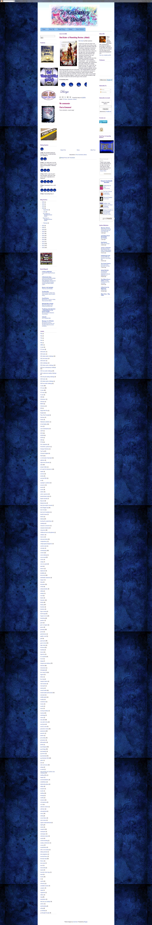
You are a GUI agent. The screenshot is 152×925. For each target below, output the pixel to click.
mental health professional (46, 692)
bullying (42, 518)
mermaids (42, 695)
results (41, 791)
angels (41, 471)
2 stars (42, 347)
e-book (41, 586)
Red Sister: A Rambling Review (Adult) (74, 37)
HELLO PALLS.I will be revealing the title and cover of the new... (106, 230)
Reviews (70, 29)
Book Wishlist (80, 29)
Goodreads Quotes (107, 173)
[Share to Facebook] (68, 97)
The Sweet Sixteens (106, 263)
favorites (42, 607)
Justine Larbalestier (106, 247)
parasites (42, 733)
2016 (43, 235)
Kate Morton (104, 242)
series (41, 813)
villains (42, 894)
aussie (41, 487)
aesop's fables (43, 467)
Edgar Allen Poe (44, 410)
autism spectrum (44, 494)
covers (41, 559)
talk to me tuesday (44, 849)
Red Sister (81, 40)
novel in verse (43, 726)
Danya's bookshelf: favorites (106, 181)
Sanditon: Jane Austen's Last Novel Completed (107, 205)
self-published (43, 811)
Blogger (85, 921)
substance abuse (44, 836)
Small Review (45, 298)
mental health (43, 690)
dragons (42, 579)
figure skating (43, 611)
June (44, 211)
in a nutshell (43, 656)
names (41, 717)
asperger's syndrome (45, 482)
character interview (44, 528)
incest (41, 658)
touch (41, 865)
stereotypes (43, 833)
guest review (43, 643)
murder (42, 706)
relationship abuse (44, 784)
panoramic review (44, 728)
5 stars (42, 394)
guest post (42, 640)
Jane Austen (106, 198)
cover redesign (43, 555)
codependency (43, 541)
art (41, 480)
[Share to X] (65, 97)
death (41, 566)
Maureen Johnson (105, 227)
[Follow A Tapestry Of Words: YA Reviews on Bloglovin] (106, 80)
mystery (42, 713)
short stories (43, 820)
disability (42, 573)
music (41, 708)
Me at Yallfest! (104, 238)
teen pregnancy (43, 854)
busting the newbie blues (46, 521)
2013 (43, 241)
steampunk (42, 831)
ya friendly (42, 910)
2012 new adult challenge (46, 371)
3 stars (42, 385)
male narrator (43, 683)
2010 (43, 247)
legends (42, 674)
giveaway (42, 629)
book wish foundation (45, 512)
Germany (42, 417)
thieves (42, 861)
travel (41, 874)
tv (40, 879)
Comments (104, 92)
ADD (41, 397)
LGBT (41, 430)
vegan (41, 890)
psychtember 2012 (44, 758)
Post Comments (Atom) (81, 154)
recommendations (44, 779)
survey (41, 845)
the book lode (43, 858)
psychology (43, 749)
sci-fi (41, 804)
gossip (41, 631)
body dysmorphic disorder (46, 505)
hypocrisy (42, 654)
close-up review (44, 539)
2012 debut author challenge (46, 365)
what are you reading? (45, 901)
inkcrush (44, 316)
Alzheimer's (43, 399)
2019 (43, 229)
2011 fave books (44, 358)
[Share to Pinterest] (70, 97)
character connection (45, 525)
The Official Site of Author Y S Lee (105, 280)
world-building (43, 906)
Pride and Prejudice (107, 197)
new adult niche (44, 722)
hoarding (42, 649)
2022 (43, 208)
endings (42, 593)
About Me (51, 29)
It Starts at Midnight (47, 271)
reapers (42, 777)
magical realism (44, 681)
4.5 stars (42, 392)
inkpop (41, 661)
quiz (41, 762)
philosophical (43, 742)
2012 (43, 243)
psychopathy (43, 751)
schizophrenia (43, 802)
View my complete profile (105, 55)
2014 (43, 239)
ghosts (41, 627)
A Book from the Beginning (105, 288)
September (46, 209)
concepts (42, 548)
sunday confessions (45, 842)
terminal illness (43, 856)
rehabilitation (43, 782)
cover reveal (43, 557)
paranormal (42, 731)
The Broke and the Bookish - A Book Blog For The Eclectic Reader (48, 310)
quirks (41, 760)
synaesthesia (43, 847)
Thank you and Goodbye (47, 288)
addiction (42, 460)
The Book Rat (45, 291)
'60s (41, 335)
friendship (42, 618)
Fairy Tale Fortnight (44, 415)
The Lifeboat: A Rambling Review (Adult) (47, 215)
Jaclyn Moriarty (107, 188)
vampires (42, 888)
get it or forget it (44, 625)
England (42, 412)
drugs (41, 582)
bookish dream (43, 514)
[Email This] (60, 97)
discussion (42, 575)
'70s (41, 338)
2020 (43, 227)
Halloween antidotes (45, 421)
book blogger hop (44, 507)
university (42, 883)
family (41, 602)
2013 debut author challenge (46, 381)
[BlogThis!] (62, 97)
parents (42, 735)
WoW (41, 455)
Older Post (92, 150)
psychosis (42, 753)
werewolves (43, 899)
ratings (41, 767)
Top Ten (42, 451)
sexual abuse (43, 818)
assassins (42, 485)
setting (41, 815)
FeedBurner (108, 111)
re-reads (42, 769)
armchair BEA (43, 478)
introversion (43, 667)
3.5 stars (65, 99)
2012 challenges (44, 363)
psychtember (43, 755)
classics (42, 537)
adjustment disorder (44, 462)
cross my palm (43, 564)
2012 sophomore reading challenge (48, 373)
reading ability (43, 775)
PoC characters (44, 444)
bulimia (42, 516)
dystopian (42, 584)
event (41, 595)
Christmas (42, 406)
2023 (43, 206)
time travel (42, 863)
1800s (41, 344)
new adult (42, 719)
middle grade (43, 697)
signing (42, 824)
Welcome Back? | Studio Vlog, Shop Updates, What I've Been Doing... (48, 294)
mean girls (42, 685)
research (42, 788)
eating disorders (44, 588)
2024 (43, 204)
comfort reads (43, 546)
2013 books (43, 379)
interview (42, 665)
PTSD (41, 442)
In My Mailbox (43, 424)
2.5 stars (42, 349)
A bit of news (103, 289)
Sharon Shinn (103, 170)
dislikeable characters (45, 577)
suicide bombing (44, 840)
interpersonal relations (45, 663)
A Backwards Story (46, 277)
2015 (43, 237)
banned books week (44, 496)
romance (42, 800)
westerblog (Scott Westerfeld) (105, 236)
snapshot (42, 829)
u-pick (41, 881)
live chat (42, 679)
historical (42, 647)
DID (41, 408)
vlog (41, 897)
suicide (42, 838)
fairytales (42, 600)
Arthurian (42, 401)
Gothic (41, 419)
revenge (42, 795)
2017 (43, 233)
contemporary (43, 550)
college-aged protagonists (46, 543)
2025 (43, 202)
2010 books (43, 351)
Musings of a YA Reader (48, 321)
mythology (42, 715)
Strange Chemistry (44, 449)
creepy (41, 561)
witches (42, 903)
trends (41, 876)
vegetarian (42, 892)
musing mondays (44, 710)
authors (42, 491)
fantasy (75, 99)
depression (42, 570)
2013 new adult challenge (46, 383)
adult (41, 464)
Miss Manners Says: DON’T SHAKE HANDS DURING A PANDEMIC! (106, 250)
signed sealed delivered (45, 822)
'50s (41, 333)
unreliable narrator (44, 885)
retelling (42, 793)
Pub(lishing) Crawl (105, 255)
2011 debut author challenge (46, 356)
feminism (42, 609)
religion (42, 786)
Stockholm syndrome (45, 446)
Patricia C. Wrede (107, 214)
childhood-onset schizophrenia (47, 532)
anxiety (42, 476)
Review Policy (61, 29)
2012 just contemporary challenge (48, 367)
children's (42, 534)
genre (41, 622)
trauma (42, 870)
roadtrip (42, 797)
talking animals (43, 851)
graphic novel (43, 636)
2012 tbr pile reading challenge (47, 376)
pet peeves (42, 740)
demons (42, 568)
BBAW (41, 403)
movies (42, 704)
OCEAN (42, 435)
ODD (41, 440)
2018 (43, 231)
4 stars (42, 390)
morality (42, 699)
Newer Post (63, 150)
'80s (41, 340)
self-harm (42, 809)
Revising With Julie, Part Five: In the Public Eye (106, 258)
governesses (43, 634)
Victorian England (44, 453)
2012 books (43, 360)
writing (41, 908)
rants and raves (44, 764)
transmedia (42, 867)
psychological (43, 746)
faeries (41, 597)
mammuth (75, 921)
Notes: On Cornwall (105, 243)
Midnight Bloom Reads (47, 303)
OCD (41, 433)
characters (70, 99)
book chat (42, 509)
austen (41, 489)
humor (41, 652)
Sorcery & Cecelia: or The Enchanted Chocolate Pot (108, 211)
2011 (43, 245)
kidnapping (42, 670)
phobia (41, 744)
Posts (102, 89)
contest (42, 552)
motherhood (43, 701)
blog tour (42, 500)
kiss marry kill (43, 672)
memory (42, 688)
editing (41, 591)
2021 (43, 225)
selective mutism (44, 806)
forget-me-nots (43, 616)
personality (42, 737)
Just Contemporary (44, 428)
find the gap (43, 613)
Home (43, 29)
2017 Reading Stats (46, 318)
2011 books (43, 354)
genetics (42, 620)
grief (41, 638)
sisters (41, 827)
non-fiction (42, 724)
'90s (41, 342)
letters (41, 676)
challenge (42, 523)
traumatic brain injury (45, 872)
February (45, 223)
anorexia (42, 473)
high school (43, 645)
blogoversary (43, 503)
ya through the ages (44, 912)
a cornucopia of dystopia (46, 458)
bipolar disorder (43, 498)
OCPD (41, 437)
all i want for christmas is (46, 469)
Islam (41, 426)
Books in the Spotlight (47, 287)
